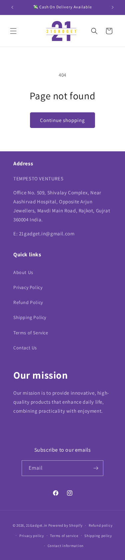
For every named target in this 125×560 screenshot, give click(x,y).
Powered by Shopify (65, 525)
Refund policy (100, 525)
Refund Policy (28, 302)
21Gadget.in (36, 525)
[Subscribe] (95, 468)
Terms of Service (30, 333)
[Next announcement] (112, 7)
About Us (23, 272)
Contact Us (25, 348)
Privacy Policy (27, 287)
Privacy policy (31, 535)
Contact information (66, 545)
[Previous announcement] (12, 7)
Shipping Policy (29, 317)
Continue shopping (62, 120)
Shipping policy (98, 535)
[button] (13, 31)
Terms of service (64, 535)
